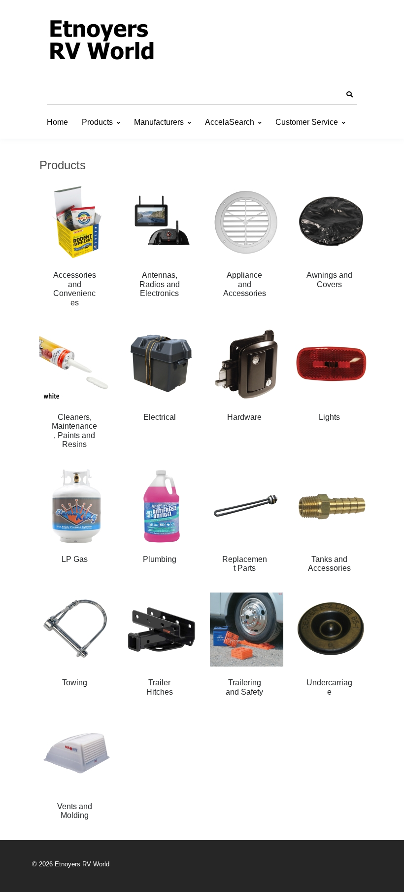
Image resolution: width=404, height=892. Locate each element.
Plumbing (159, 559)
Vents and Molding (74, 810)
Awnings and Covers (329, 279)
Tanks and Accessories (329, 563)
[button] (349, 95)
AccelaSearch (229, 122)
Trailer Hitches (159, 687)
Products (97, 122)
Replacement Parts (244, 563)
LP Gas (75, 559)
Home (57, 122)
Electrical (159, 417)
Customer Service (306, 122)
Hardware (244, 417)
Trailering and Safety (244, 687)
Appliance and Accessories (244, 284)
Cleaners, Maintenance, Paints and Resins (74, 430)
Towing (74, 682)
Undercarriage (329, 687)
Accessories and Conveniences (74, 288)
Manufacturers (159, 122)
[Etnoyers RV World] (101, 42)
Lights (329, 417)
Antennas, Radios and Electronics (159, 284)
